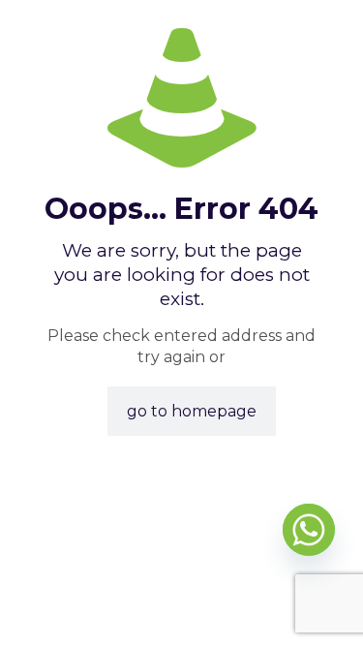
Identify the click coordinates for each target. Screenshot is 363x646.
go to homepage (192, 411)
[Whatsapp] (309, 530)
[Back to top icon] (323, 606)
